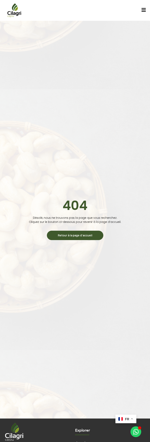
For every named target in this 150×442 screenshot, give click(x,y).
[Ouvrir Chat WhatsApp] (135, 431)
